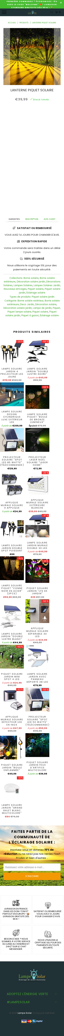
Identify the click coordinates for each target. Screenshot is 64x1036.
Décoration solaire (45, 304)
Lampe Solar (25, 1013)
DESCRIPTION (31, 219)
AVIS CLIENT (49, 219)
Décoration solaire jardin (31, 281)
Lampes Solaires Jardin (47, 285)
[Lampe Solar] (32, 14)
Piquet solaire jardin (43, 296)
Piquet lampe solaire (19, 311)
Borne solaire (31, 278)
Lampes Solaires (23, 285)
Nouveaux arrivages (15, 289)
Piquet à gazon (30, 315)
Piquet (56, 308)
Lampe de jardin (42, 308)
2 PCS (26, 114)
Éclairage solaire (35, 292)
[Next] (57, 56)
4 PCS (37, 114)
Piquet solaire (36, 289)
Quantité (32, 123)
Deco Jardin (27, 304)
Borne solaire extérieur (31, 300)
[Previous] (6, 56)
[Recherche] (52, 12)
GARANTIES (14, 219)
